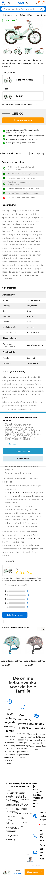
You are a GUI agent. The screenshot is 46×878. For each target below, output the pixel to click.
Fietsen (9, 15)
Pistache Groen (24, 80)
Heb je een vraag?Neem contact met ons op (38, 795)
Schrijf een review (15, 615)
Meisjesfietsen (34, 15)
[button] (4, 51)
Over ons (14, 785)
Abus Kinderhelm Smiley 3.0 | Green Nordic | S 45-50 (11, 661)
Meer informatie (9, 444)
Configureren (23, 458)
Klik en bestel (32, 872)
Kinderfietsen (20, 15)
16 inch (19, 96)
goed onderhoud (18, 492)
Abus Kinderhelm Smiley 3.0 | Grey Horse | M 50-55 (34, 661)
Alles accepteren (23, 451)
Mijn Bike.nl (20, 785)
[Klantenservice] (36, 825)
